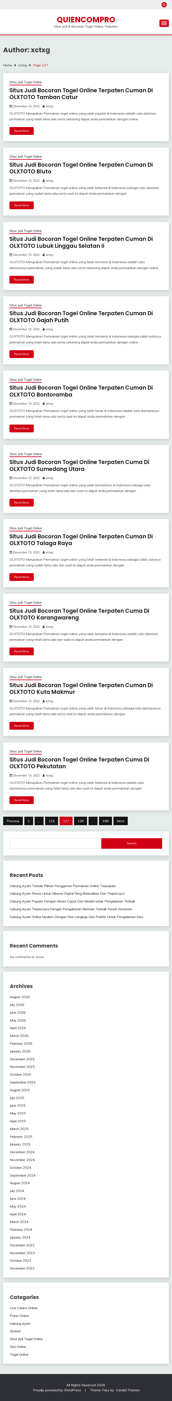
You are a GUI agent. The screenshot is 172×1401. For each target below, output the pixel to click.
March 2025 (19, 1129)
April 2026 (18, 1028)
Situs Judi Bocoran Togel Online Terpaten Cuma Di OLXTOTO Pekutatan (79, 763)
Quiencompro (86, 19)
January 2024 (20, 1237)
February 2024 (21, 1229)
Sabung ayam (20, 1323)
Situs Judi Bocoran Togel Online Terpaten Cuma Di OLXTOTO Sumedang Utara (79, 465)
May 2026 (18, 1020)
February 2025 (21, 1136)
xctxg (49, 106)
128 (80, 821)
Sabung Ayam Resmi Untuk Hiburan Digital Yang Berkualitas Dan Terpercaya (67, 893)
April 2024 (18, 1214)
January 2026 (20, 1051)
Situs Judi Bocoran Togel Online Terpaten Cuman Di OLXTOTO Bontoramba (81, 391)
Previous (13, 821)
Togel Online (19, 1354)
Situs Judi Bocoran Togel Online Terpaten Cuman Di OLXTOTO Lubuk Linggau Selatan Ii (81, 242)
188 (105, 821)
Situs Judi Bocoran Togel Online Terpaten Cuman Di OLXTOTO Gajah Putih (81, 317)
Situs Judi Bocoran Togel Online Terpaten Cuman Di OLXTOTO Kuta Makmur (81, 688)
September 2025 (23, 1082)
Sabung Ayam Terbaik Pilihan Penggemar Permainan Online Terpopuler (63, 886)
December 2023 (22, 1245)
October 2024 (20, 1167)
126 (51, 821)
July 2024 (17, 1191)
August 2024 (20, 1183)
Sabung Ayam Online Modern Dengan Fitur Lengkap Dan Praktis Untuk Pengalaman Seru (76, 917)
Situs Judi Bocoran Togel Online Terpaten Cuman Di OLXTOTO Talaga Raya (81, 540)
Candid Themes (128, 1390)
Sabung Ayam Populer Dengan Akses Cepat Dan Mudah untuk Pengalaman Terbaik (72, 901)
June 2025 (18, 1105)
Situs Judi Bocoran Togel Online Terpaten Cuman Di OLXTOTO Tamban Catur (81, 94)
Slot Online (18, 1347)
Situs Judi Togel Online (25, 82)
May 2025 (18, 1113)
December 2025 (22, 1059)
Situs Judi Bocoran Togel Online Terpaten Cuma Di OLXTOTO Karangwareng (79, 614)
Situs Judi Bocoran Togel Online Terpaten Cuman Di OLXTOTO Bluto (81, 168)
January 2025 (20, 1144)
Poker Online (19, 1316)
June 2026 (18, 1012)
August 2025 (20, 1090)
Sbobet (15, 1331)
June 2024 (18, 1198)
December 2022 (22, 1268)
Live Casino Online (24, 1308)
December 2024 (22, 1152)
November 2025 (22, 1066)
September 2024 (23, 1175)
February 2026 (21, 1043)
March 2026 (19, 1036)
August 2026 (20, 997)
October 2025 (20, 1074)
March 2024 (19, 1222)
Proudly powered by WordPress (57, 1390)
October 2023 (20, 1260)
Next (120, 821)
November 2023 (22, 1253)
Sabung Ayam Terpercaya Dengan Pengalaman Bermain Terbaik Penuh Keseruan (71, 909)
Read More (21, 131)
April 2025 (18, 1121)
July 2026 (17, 1005)
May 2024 (18, 1206)
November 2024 (22, 1160)
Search (132, 843)
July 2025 (17, 1098)
